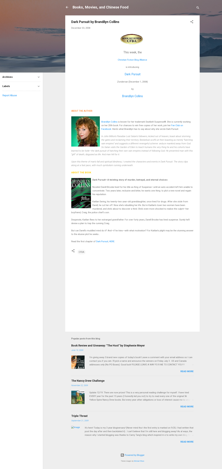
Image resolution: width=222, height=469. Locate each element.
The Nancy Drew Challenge (88, 380)
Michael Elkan (139, 461)
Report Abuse (9, 95)
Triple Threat (79, 415)
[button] (192, 22)
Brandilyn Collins (132, 96)
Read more (187, 371)
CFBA (81, 252)
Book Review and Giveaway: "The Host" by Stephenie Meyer (108, 345)
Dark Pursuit (132, 74)
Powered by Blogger (134, 455)
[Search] (198, 8)
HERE (111, 241)
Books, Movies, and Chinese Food (100, 7)
